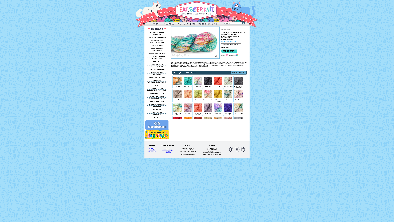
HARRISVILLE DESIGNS (157, 56)
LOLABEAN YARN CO (157, 69)
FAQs (167, 148)
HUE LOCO (157, 61)
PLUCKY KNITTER (157, 88)
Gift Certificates (152, 151)
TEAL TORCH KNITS (157, 101)
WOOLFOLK (157, 107)
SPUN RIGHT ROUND (157, 96)
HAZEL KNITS (157, 59)
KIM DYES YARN (157, 67)
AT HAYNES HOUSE (157, 32)
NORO (157, 85)
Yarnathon (152, 148)
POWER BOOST (157, 112)
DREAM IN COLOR (157, 48)
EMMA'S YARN (157, 51)
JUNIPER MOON (157, 64)
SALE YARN (157, 109)
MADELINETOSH (157, 72)
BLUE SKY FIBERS (157, 40)
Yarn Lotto (152, 150)
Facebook (167, 151)
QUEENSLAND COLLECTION (157, 91)
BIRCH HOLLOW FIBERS (157, 37)
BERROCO (157, 35)
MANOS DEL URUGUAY (157, 77)
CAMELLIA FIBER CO (157, 43)
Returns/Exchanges (167, 150)
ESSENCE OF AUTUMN (157, 53)
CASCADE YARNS (157, 45)
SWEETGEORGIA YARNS (157, 99)
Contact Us (168, 152)
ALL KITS (157, 117)
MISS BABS (157, 80)
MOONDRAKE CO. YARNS (157, 83)
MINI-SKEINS (157, 115)
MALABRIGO (157, 75)
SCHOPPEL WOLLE (157, 93)
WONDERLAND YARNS (157, 104)
